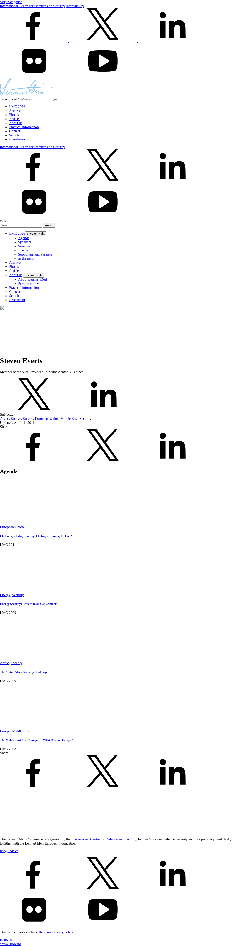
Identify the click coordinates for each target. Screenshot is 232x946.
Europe (28, 418)
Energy (16, 418)
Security (85, 418)
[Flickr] (34, 76)
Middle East (69, 418)
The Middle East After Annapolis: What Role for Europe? (36, 740)
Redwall (6, 940)
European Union (47, 418)
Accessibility (75, 6)
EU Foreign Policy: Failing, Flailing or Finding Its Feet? (36, 536)
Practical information (24, 127)
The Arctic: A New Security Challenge (24, 672)
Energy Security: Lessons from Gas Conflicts (28, 604)
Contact (14, 131)
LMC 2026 (17, 107)
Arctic (4, 418)
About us (15, 123)
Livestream (17, 139)
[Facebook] (34, 41)
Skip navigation (11, 2)
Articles (14, 119)
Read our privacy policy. (56, 932)
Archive (15, 111)
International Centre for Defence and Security (32, 6)
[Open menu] (55, 100)
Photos (14, 115)
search (49, 225)
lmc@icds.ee (9, 851)
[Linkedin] (172, 41)
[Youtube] (103, 76)
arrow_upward (10, 944)
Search (14, 135)
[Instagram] (172, 76)
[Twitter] (103, 41)
